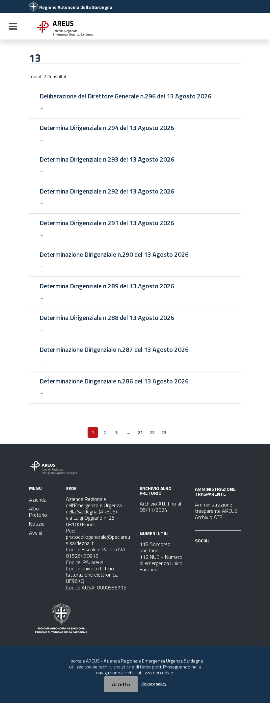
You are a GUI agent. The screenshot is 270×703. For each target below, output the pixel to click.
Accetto (121, 684)
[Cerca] (234, 27)
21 (140, 432)
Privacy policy (154, 684)
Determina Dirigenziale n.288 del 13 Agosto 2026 (107, 318)
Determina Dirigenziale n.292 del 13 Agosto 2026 (107, 191)
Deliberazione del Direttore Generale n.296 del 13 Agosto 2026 (125, 96)
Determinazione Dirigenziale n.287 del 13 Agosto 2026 (114, 349)
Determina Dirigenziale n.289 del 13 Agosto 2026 (107, 286)
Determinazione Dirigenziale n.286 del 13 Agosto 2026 (114, 381)
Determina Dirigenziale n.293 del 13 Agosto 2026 (107, 159)
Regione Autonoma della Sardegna (75, 7)
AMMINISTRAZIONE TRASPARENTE (215, 491)
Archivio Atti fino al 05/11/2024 (160, 507)
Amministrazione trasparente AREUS (216, 508)
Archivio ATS (209, 517)
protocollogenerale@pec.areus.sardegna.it (98, 540)
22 (152, 432)
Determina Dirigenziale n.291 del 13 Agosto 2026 (107, 223)
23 (164, 432)
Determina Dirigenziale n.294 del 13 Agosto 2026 (107, 128)
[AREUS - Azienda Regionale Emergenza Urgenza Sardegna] (33, 7)
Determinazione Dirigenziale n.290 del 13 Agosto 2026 (114, 254)
